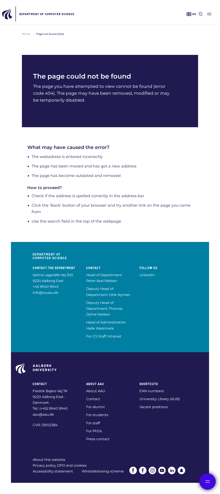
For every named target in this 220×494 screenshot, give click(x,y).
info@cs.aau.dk (45, 293)
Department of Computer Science (47, 13)
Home (26, 34)
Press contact (98, 439)
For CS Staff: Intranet (103, 336)
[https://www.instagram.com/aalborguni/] (152, 470)
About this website (49, 460)
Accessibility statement (53, 471)
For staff (93, 423)
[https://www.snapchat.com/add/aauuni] (181, 470)
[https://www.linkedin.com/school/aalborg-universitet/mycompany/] (172, 470)
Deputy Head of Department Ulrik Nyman (108, 292)
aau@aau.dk (43, 414)
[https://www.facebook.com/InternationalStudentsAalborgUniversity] (143, 470)
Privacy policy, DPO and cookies (60, 465)
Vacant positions (153, 407)
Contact (93, 399)
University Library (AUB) (159, 399)
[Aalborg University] (7, 14)
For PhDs (94, 431)
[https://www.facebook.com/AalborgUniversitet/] (133, 470)
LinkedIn (147, 275)
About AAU (95, 391)
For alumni (95, 407)
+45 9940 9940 (46, 287)
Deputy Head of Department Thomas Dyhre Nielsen (104, 308)
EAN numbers (151, 391)
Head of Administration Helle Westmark (106, 325)
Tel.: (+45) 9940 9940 (50, 408)
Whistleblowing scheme (103, 471)
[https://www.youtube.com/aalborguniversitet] (162, 470)
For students (97, 415)
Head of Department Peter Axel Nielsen (104, 278)
